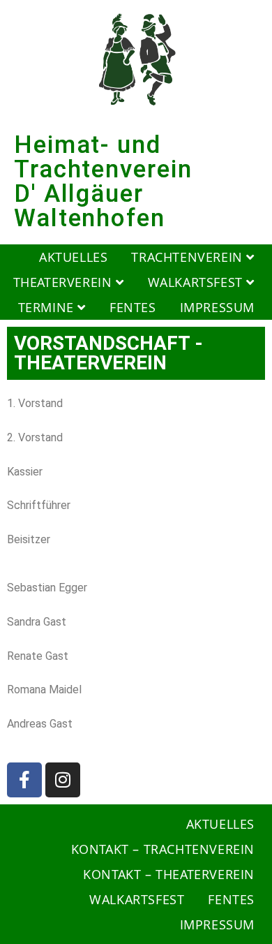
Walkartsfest (197, 282)
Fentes (132, 307)
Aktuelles (73, 257)
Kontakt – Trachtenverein (163, 849)
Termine (48, 307)
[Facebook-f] (24, 779)
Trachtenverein (188, 257)
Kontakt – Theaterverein (169, 874)
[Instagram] (62, 779)
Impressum (217, 307)
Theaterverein (64, 282)
